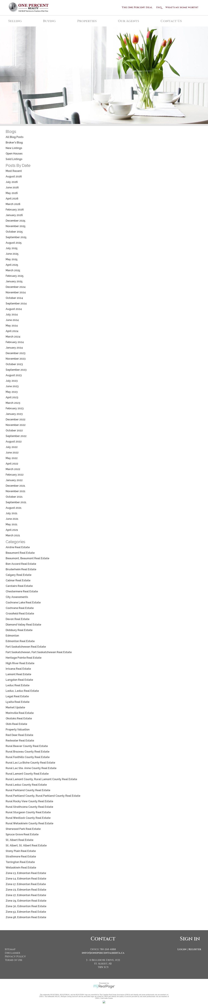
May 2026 (12, 193)
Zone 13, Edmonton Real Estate (26, 873)
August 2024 (14, 309)
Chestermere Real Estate (22, 591)
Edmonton (12, 635)
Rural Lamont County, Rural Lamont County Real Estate (41, 779)
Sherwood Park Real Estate (23, 828)
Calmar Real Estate (18, 580)
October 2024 (14, 298)
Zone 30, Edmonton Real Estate (26, 906)
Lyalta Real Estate (17, 701)
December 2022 (15, 419)
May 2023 (12, 391)
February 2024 (15, 342)
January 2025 (14, 281)
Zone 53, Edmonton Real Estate (26, 911)
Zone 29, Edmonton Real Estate (26, 900)
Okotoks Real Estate (19, 718)
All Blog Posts (14, 137)
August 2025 (13, 242)
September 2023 (16, 369)
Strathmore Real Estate (21, 856)
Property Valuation (18, 729)
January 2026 (14, 215)
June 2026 (12, 187)
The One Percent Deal (137, 7)
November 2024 (16, 292)
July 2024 (12, 314)
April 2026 (12, 198)
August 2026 (14, 176)
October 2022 (14, 430)
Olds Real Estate (16, 724)
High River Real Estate (20, 663)
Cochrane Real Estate (20, 608)
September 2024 (16, 303)
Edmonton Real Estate (20, 641)
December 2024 (16, 286)
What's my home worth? (181, 7)
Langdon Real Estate (19, 679)
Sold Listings (14, 159)
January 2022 (14, 480)
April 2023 (12, 397)
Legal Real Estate (17, 696)
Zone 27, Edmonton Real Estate (26, 895)
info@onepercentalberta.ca (103, 953)
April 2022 (12, 463)
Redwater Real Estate (20, 740)
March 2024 (13, 336)
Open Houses (14, 153)
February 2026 (15, 209)
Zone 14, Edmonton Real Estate (26, 878)
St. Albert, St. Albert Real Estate (26, 845)
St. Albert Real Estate (19, 839)
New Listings (14, 148)
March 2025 (13, 270)
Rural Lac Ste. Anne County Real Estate (31, 768)
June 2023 (12, 386)
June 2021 (12, 518)
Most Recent (14, 170)
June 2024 (12, 320)
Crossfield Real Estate (20, 613)
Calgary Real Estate (18, 574)
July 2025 (11, 248)
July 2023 (12, 380)
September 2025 (16, 237)
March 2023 (13, 402)
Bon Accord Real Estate (21, 563)
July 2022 (12, 447)
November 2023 (16, 358)
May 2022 (12, 458)
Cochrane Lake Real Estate (23, 602)
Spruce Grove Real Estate (22, 834)
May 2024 (12, 325)
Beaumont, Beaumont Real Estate (27, 558)
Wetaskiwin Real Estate (21, 867)
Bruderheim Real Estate (21, 569)
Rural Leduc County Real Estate (26, 784)
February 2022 (15, 474)
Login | (182, 949)
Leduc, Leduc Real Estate (22, 690)
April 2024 (12, 331)
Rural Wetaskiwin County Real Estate (29, 823)
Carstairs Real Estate (19, 585)
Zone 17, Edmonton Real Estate (26, 884)
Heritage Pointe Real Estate (23, 657)
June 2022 (12, 452)
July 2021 (11, 513)
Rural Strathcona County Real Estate (29, 806)
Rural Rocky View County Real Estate (29, 801)
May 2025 (11, 259)
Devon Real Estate (17, 619)
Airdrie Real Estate (18, 547)
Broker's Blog (14, 142)
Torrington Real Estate (20, 862)
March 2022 (13, 469)
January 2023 (14, 413)
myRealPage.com (104, 986)
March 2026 (13, 204)
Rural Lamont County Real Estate (27, 773)
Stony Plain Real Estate (21, 851)
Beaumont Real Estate (20, 552)
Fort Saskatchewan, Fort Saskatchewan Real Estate (39, 652)
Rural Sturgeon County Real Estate (28, 812)
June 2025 (12, 253)
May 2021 (11, 524)
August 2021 (13, 507)
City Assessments (17, 597)
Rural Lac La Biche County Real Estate (30, 762)
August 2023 (14, 375)
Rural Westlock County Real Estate (28, 817)
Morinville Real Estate (20, 712)
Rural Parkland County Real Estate (28, 790)
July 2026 (12, 182)
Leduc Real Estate (17, 685)
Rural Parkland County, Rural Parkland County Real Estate (43, 795)
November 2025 (15, 226)
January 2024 (14, 347)
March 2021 (13, 535)
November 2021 (15, 491)
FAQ (159, 7)
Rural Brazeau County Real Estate (27, 751)
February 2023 (15, 408)
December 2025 (15, 220)
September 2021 (16, 502)
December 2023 (15, 353)
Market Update (15, 707)
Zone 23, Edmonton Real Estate (26, 889)
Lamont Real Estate (18, 674)
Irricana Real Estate (18, 668)
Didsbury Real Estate (19, 630)
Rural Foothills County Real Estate (28, 757)
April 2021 (12, 529)
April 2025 (12, 264)
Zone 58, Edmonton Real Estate (26, 917)
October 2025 (14, 231)
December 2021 (15, 485)
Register (194, 949)
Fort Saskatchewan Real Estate (26, 646)
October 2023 (14, 364)
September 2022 (16, 436)
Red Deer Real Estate (19, 735)
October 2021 (14, 496)
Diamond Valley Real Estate (23, 624)
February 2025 (14, 275)
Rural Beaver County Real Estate (27, 746)
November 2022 (16, 425)
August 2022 (14, 441)
